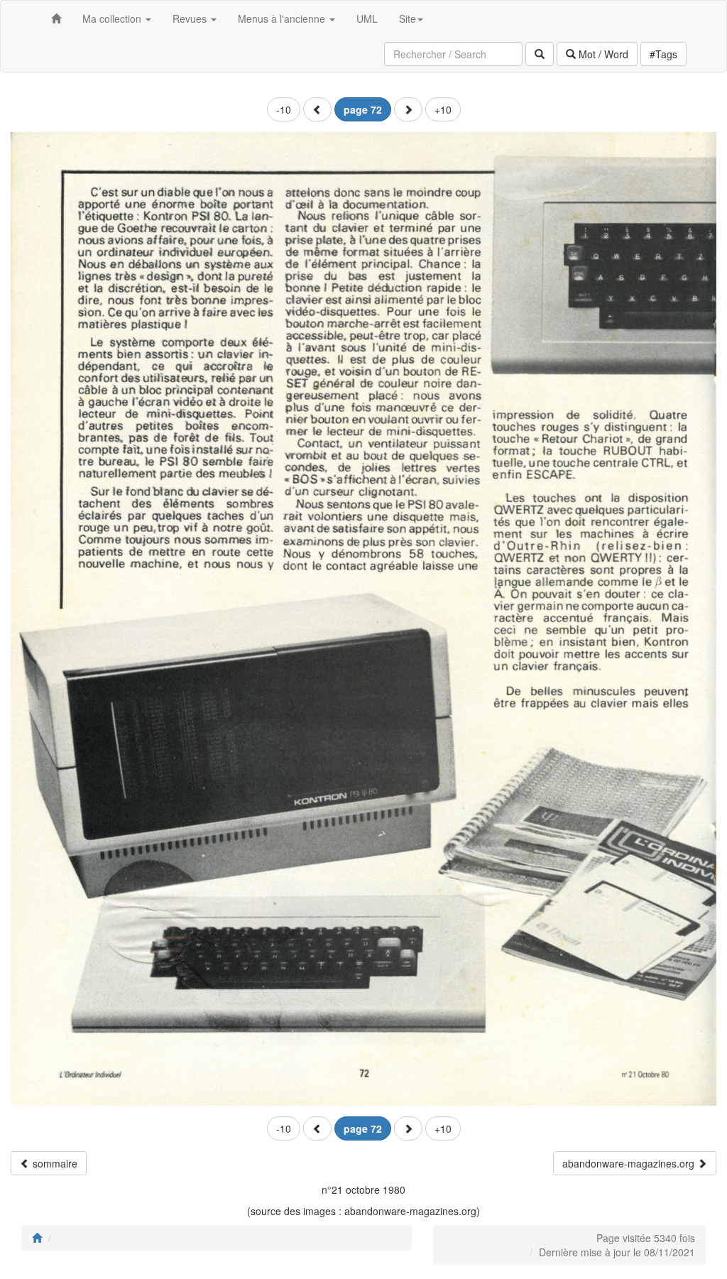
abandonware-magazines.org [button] (629, 1163)
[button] (317, 109)
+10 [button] (443, 109)
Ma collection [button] (113, 18)
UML (367, 18)
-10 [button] (283, 109)
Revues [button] (191, 18)
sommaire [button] (53, 1163)
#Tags (663, 54)
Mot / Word (602, 54)
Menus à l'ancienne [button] (283, 18)
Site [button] (407, 18)
